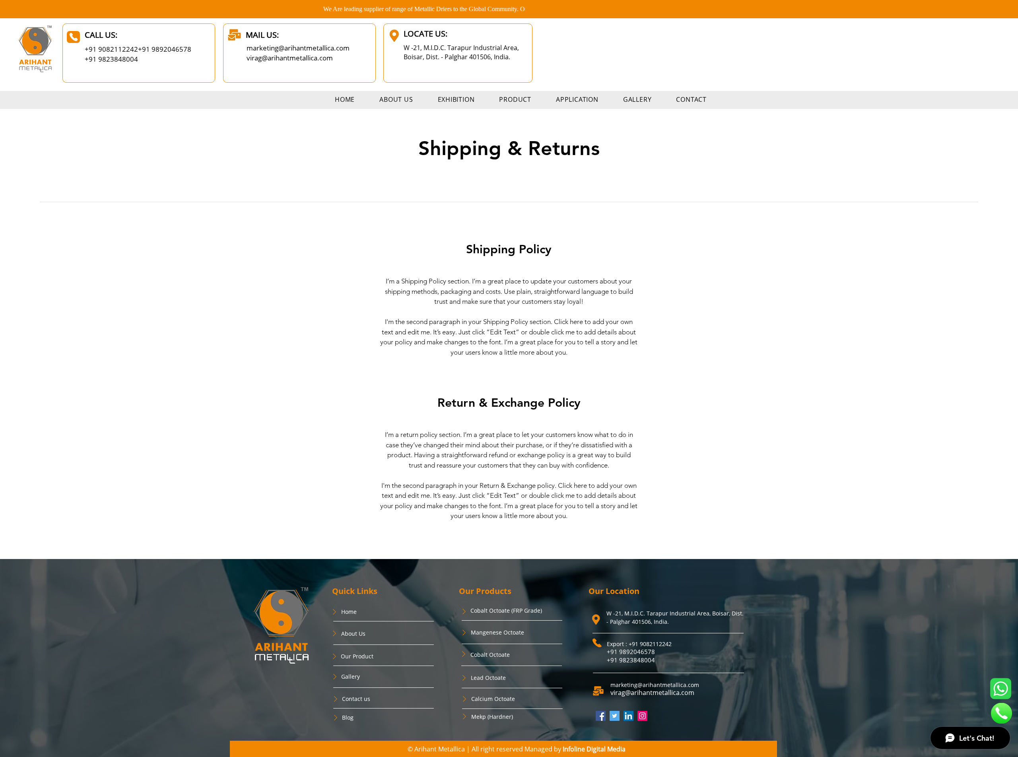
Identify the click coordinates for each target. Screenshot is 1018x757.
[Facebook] (601, 716)
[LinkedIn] (628, 716)
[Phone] (334, 612)
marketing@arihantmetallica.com (298, 47)
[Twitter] (615, 716)
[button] (515, 99)
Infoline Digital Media (594, 749)
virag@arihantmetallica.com (290, 57)
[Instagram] (642, 716)
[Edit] (73, 37)
